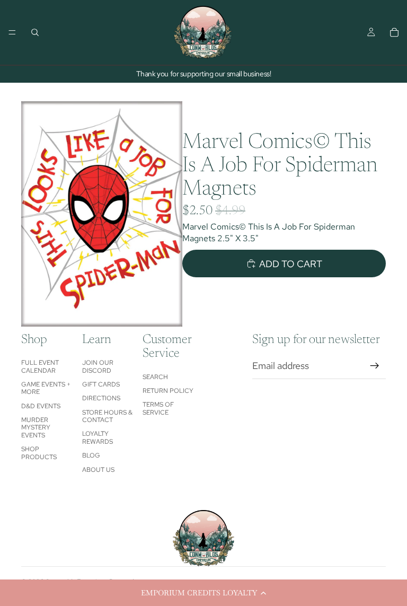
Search (155, 377)
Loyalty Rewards (97, 437)
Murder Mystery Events (35, 428)
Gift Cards (101, 384)
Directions (101, 398)
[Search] (35, 32)
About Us (98, 470)
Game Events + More (45, 388)
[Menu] (12, 32)
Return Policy (168, 391)
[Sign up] (375, 366)
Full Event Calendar (40, 366)
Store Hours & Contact (107, 416)
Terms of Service (158, 408)
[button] (203, 592)
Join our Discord (97, 366)
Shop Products (39, 453)
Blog (91, 455)
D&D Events (40, 406)
